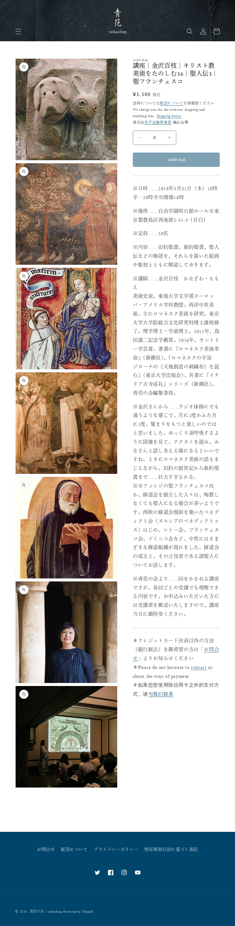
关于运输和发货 (158, 122)
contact (199, 667)
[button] (18, 31)
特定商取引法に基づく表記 (171, 849)
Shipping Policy (169, 116)
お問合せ (46, 849)
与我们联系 (160, 694)
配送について (171, 103)
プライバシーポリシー (116, 849)
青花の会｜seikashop (46, 911)
